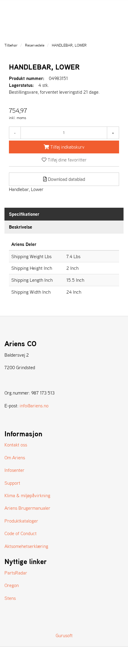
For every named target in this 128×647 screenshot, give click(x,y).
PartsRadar (15, 572)
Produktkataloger (21, 520)
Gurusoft (64, 635)
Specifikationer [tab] (24, 214)
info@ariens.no (34, 405)
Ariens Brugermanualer (27, 508)
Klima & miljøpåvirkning (27, 495)
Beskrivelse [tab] (20, 226)
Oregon (11, 585)
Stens (10, 598)
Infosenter (14, 470)
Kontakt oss (15, 444)
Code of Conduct (20, 533)
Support (12, 482)
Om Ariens (14, 457)
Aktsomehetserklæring (26, 546)
